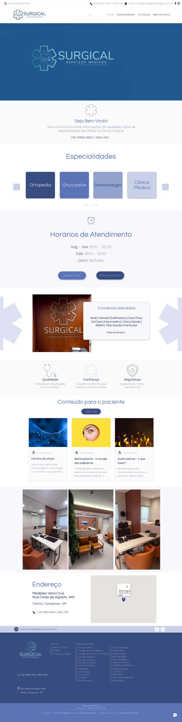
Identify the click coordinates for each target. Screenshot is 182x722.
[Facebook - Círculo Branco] (157, 629)
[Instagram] (178, 3)
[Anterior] (16, 187)
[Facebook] (175, 3)
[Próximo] (165, 187)
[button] (110, 275)
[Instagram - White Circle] (163, 629)
